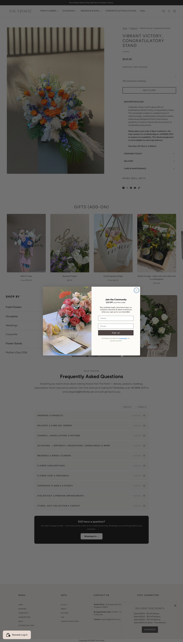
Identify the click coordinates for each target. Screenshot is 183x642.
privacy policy (123, 338)
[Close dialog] (136, 290)
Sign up (116, 332)
